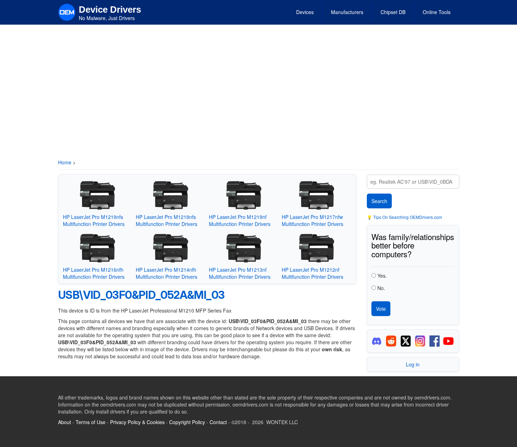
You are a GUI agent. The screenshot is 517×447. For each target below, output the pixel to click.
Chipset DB (393, 11)
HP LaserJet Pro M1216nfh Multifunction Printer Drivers (94, 273)
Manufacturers (347, 11)
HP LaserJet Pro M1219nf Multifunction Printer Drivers (239, 220)
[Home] (67, 11)
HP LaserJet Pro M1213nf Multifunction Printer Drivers (239, 273)
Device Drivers (110, 9)
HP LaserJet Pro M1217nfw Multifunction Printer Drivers (312, 220)
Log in (413, 364)
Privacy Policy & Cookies (137, 422)
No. (381, 287)
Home (64, 162)
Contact (218, 422)
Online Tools (437, 11)
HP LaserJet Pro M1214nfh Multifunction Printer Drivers (166, 273)
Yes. (382, 275)
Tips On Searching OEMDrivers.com (407, 217)
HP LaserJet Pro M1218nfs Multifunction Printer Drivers (166, 220)
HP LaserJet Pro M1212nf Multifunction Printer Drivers (312, 273)
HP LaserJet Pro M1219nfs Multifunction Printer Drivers (94, 220)
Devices (305, 11)
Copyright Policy (187, 422)
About (64, 422)
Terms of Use (91, 422)
